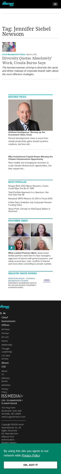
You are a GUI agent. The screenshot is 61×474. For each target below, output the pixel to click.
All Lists (5, 337)
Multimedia (6, 344)
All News (5, 329)
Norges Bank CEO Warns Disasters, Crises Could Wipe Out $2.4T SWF (28, 187)
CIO (3, 400)
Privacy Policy (31, 455)
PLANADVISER (14, 400)
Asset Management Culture (13, 54)
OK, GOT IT (30, 464)
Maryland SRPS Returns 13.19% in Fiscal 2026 (30, 198)
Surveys (5, 333)
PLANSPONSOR (9, 403)
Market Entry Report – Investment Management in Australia (21, 279)
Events (4, 340)
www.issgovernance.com (13, 416)
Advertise (5, 385)
